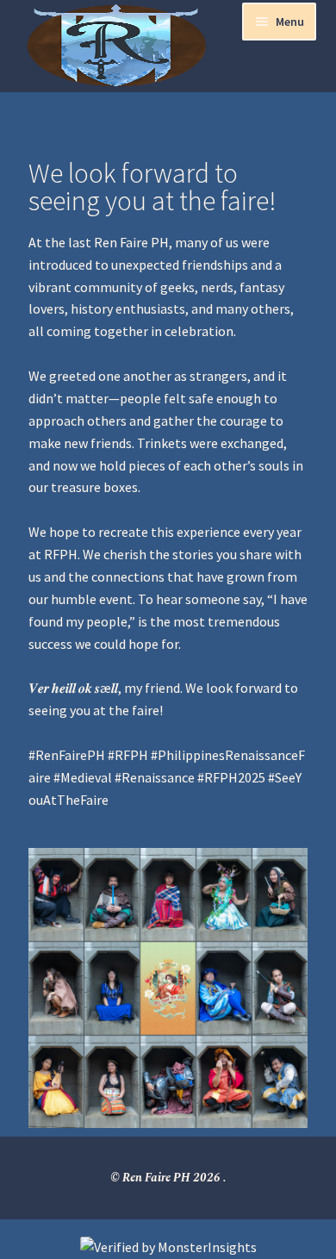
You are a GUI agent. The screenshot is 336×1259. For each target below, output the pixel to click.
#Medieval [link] (82, 777)
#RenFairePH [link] (66, 755)
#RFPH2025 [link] (231, 777)
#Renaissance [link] (155, 777)
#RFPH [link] (128, 755)
